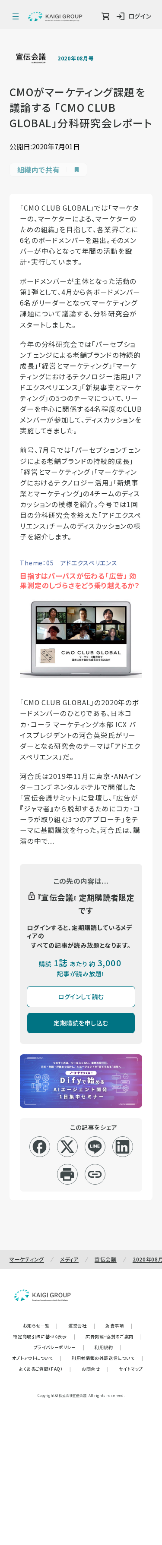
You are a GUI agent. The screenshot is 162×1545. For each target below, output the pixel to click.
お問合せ (95, 1368)
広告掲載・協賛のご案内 (114, 1336)
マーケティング (27, 1259)
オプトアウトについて (37, 1358)
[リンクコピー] (95, 1174)
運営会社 (81, 1325)
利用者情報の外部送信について (107, 1358)
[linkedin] (122, 1146)
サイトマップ (131, 1368)
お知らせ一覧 (40, 1325)
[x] (67, 1146)
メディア (69, 1259)
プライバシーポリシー (59, 1347)
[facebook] (39, 1146)
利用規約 (108, 1347)
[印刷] (67, 1174)
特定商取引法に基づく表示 (44, 1336)
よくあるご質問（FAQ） (45, 1368)
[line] (95, 1146)
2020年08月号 (75, 58)
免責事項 (118, 1325)
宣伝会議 (106, 1259)
